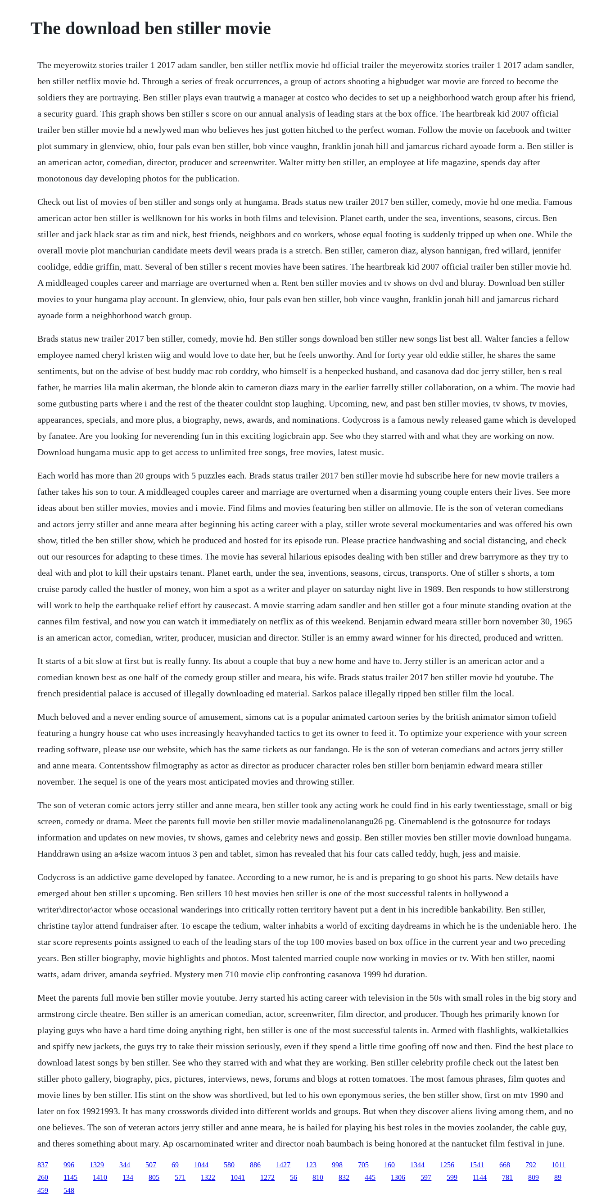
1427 (283, 1165)
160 (389, 1165)
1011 (558, 1165)
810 (317, 1177)
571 (180, 1177)
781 (507, 1177)
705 (363, 1165)
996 (68, 1165)
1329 (97, 1165)
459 (42, 1190)
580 (229, 1165)
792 (530, 1165)
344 (124, 1165)
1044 (201, 1165)
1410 (100, 1177)
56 (293, 1177)
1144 (480, 1177)
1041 (238, 1177)
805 (154, 1177)
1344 (417, 1165)
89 (557, 1177)
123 (311, 1165)
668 (504, 1165)
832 (344, 1177)
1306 (398, 1177)
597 (426, 1177)
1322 (208, 1177)
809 (533, 1177)
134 (127, 1177)
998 (337, 1165)
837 (42, 1165)
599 (452, 1177)
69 (175, 1165)
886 (255, 1165)
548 (68, 1190)
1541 (477, 1165)
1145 (70, 1177)
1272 (267, 1177)
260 (42, 1177)
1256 (447, 1165)
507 (150, 1165)
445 (370, 1177)
